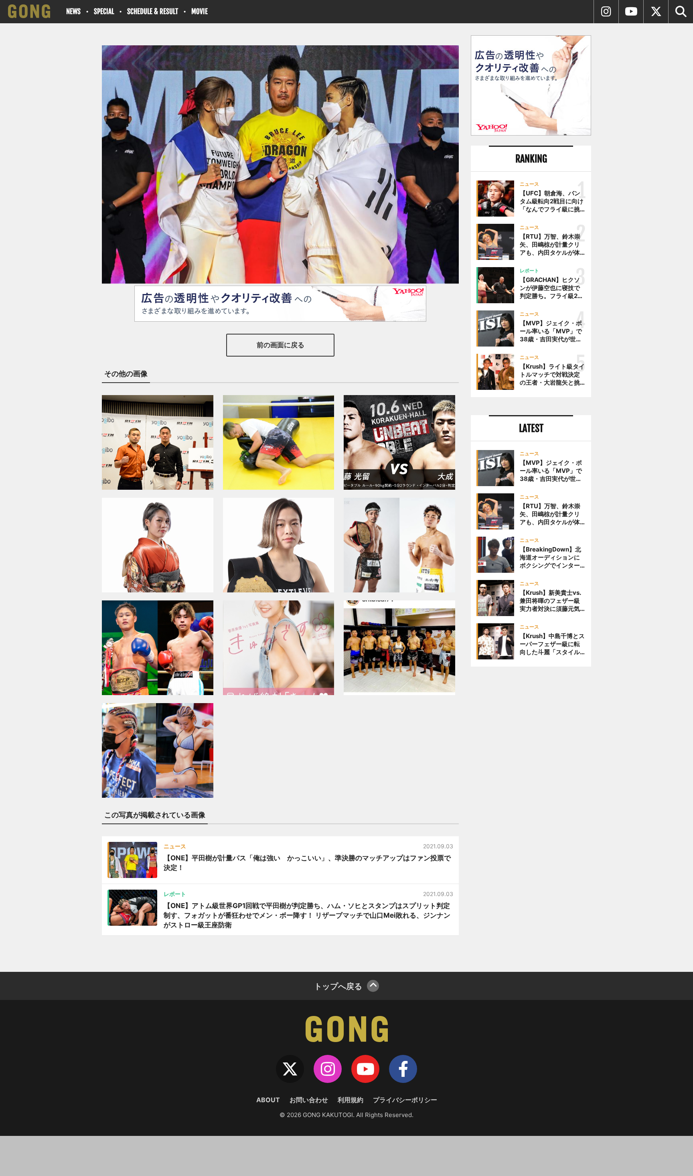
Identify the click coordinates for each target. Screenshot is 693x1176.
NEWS (73, 11)
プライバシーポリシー (405, 1100)
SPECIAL (104, 11)
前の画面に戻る (280, 345)
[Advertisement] (531, 805)
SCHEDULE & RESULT (152, 11)
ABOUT (268, 1100)
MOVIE (199, 11)
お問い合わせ (309, 1100)
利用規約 (350, 1100)
